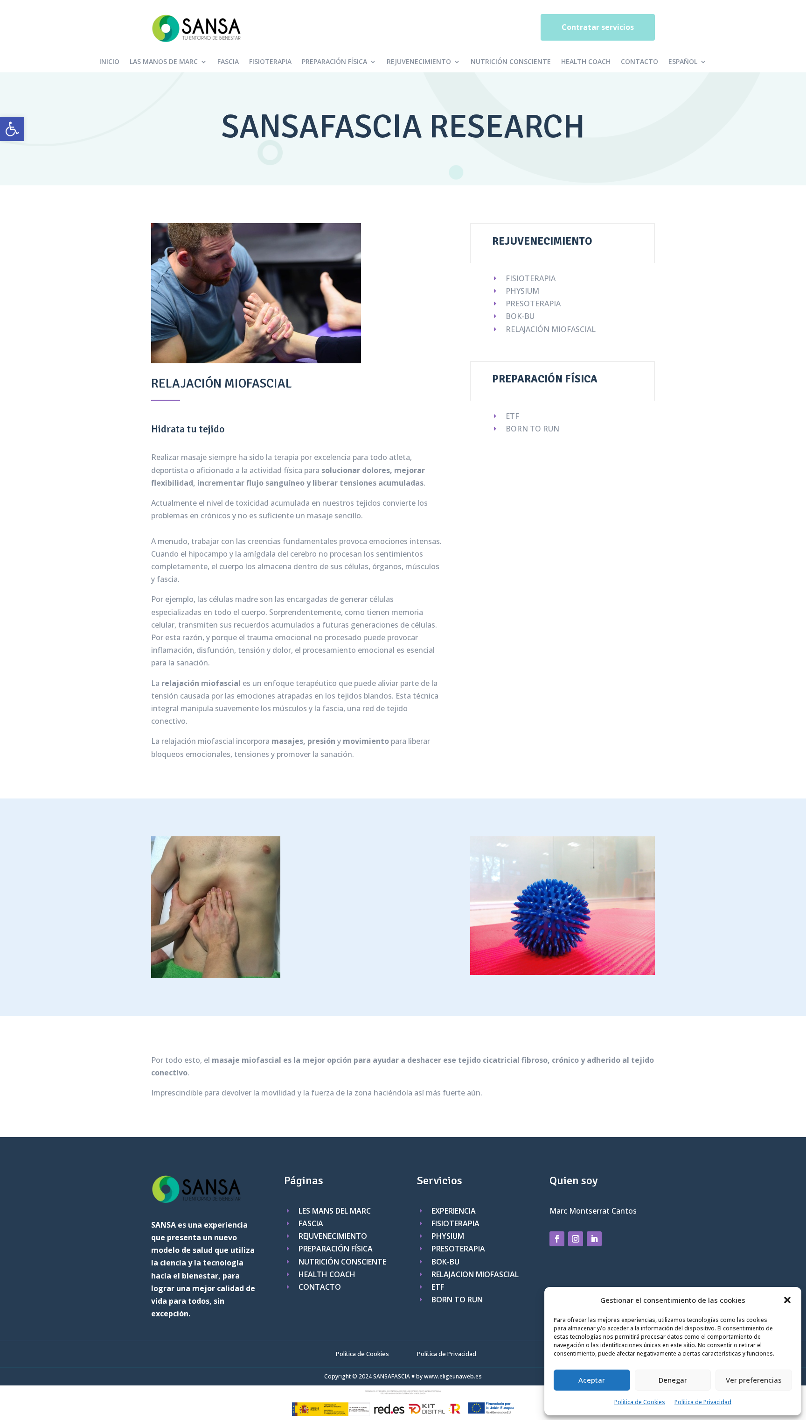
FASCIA (228, 62)
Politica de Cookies (639, 1402)
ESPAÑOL (682, 62)
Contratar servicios (598, 27)
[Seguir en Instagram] (575, 1238)
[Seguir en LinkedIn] (594, 1238)
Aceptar (591, 1380)
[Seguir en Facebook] (556, 1238)
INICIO (109, 62)
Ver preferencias (754, 1380)
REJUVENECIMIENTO (419, 62)
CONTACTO (639, 62)
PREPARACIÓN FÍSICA (334, 62)
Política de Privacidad (702, 1402)
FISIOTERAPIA (270, 62)
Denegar (673, 1380)
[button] (12, 129)
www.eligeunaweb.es (453, 1376)
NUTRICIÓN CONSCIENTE (511, 62)
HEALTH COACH (586, 62)
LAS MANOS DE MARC (164, 62)
